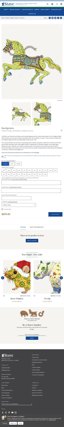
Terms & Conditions (7, 397)
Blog (3, 387)
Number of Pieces (8, 167)
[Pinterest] (61, 18)
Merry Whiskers (16, 298)
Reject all (13, 423)
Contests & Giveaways (38, 375)
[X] (58, 18)
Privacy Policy (52, 420)
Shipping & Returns (37, 362)
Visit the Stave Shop (7, 390)
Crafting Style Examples (12, 201)
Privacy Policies (6, 395)
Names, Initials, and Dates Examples (19, 179)
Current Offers (36, 370)
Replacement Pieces (37, 395)
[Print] (55, 18)
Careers (34, 387)
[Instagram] (16, 412)
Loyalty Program (36, 367)
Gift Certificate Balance (38, 372)
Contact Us (32, 13)
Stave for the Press (37, 392)
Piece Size (9, 161)
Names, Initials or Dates (20, 178)
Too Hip (47, 298)
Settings (4, 423)
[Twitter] (3, 412)
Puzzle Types (35, 357)
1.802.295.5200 (6, 367)
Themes (7, 18)
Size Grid (11, 167)
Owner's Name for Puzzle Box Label (9, 195)
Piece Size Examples (10, 160)
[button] (47, 4)
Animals (12, 18)
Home (3, 18)
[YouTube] (12, 412)
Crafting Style (9, 201)
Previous (2, 277)
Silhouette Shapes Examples (15, 187)
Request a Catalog (37, 390)
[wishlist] (61, 130)
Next (61, 277)
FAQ (33, 365)
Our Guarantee (6, 392)
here (38, 152)
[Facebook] (50, 18)
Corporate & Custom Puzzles (39, 360)
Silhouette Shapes (12, 187)
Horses (16, 18)
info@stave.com (6, 370)
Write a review (32, 240)
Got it (20, 423)
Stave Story (5, 385)
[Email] (52, 18)
